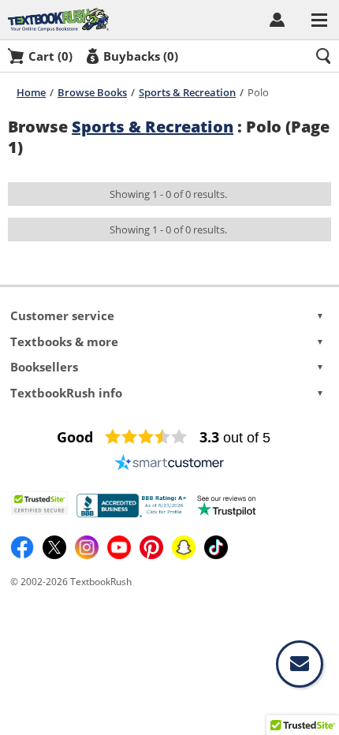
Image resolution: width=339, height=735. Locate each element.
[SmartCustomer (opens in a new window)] (169, 462)
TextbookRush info (166, 393)
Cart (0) (50, 56)
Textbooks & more (166, 341)
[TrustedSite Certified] (39, 503)
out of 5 (234, 438)
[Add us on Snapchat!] (185, 555)
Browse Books (92, 92)
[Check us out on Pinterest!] (153, 555)
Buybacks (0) (140, 56)
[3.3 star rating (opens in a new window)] (146, 437)
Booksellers (166, 367)
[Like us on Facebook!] (23, 555)
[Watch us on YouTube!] (120, 555)
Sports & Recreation (187, 92)
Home (31, 92)
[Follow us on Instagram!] (88, 555)
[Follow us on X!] (56, 555)
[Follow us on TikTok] (216, 555)
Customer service (166, 315)
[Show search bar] (323, 56)
